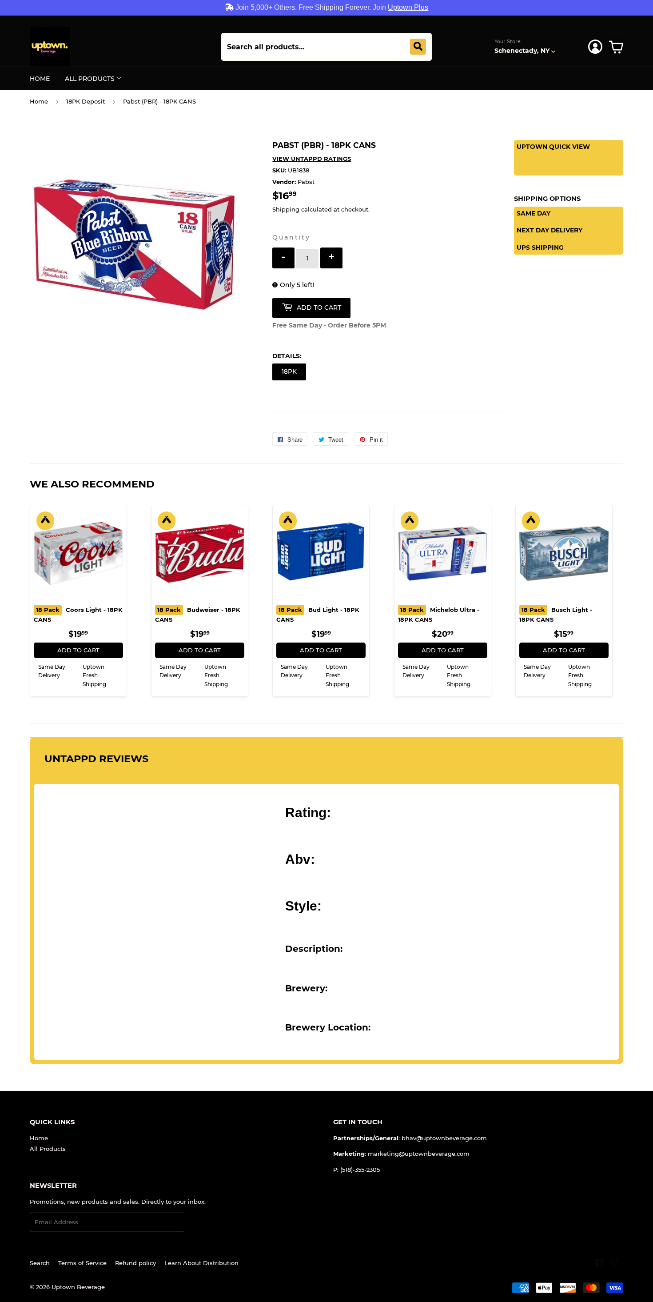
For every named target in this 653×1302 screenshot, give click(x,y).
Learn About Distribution (201, 1262)
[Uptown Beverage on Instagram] (614, 1264)
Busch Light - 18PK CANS (555, 614)
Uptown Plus (408, 7)
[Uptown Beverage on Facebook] (599, 1264)
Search (40, 1262)
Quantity (291, 237)
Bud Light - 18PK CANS (317, 614)
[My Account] (595, 46)
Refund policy (135, 1262)
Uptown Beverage (78, 1286)
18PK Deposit (85, 101)
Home (40, 79)
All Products (90, 79)
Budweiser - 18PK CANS (197, 614)
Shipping (285, 209)
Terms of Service (82, 1262)
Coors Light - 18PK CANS (78, 614)
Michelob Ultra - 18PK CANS (438, 614)
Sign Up (201, 1222)
